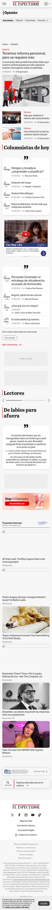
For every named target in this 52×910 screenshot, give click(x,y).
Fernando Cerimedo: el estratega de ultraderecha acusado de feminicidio (28, 280)
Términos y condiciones (26, 848)
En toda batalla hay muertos (25, 319)
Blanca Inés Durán (32, 323)
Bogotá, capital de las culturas (26, 295)
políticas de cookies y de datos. (17, 907)
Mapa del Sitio (26, 821)
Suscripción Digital (26, 830)
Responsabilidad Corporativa (26, 844)
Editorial (5, 49)
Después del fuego (21, 182)
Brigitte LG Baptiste (33, 186)
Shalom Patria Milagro (22, 193)
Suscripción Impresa (26, 825)
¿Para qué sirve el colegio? (24, 305)
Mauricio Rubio (31, 176)
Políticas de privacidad (26, 851)
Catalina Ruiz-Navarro (34, 288)
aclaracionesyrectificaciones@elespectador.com (31, 880)
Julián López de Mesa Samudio (27, 313)
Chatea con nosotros (28, 835)
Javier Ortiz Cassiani (33, 211)
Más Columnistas (9, 345)
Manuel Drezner (31, 299)
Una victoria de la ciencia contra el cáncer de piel (36, 133)
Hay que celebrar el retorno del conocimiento (36, 117)
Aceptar (43, 903)
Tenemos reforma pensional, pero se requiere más (24, 55)
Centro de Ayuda (26, 855)
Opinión (10, 13)
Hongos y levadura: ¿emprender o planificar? (27, 169)
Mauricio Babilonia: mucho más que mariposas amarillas (29, 206)
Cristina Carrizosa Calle (34, 197)
